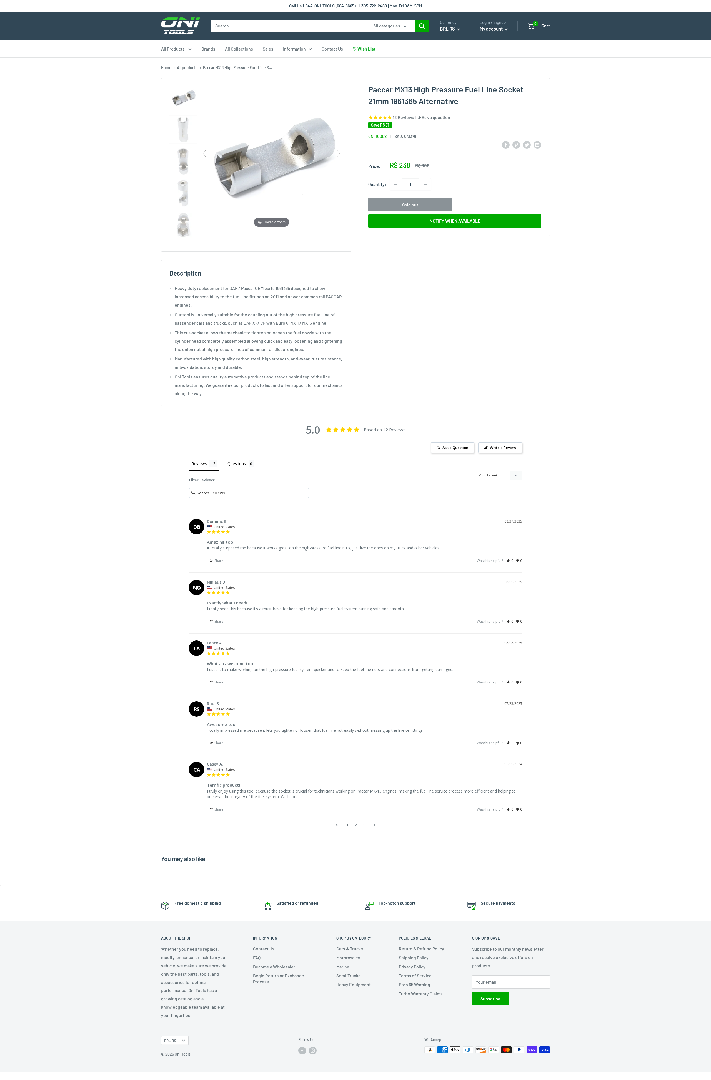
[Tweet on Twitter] (527, 144)
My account (492, 28)
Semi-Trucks (348, 975)
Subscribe (490, 998)
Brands (208, 48)
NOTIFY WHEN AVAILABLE (455, 220)
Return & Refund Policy (421, 948)
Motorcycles (348, 957)
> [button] (374, 824)
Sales (268, 48)
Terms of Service (415, 975)
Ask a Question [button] (455, 447)
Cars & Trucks (349, 948)
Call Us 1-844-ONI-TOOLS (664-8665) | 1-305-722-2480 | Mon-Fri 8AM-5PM (355, 5)
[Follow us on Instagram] (313, 1050)
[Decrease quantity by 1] (396, 184)
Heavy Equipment (353, 984)
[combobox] (288, 26)
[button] (510, 560)
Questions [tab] (236, 463)
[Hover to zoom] (271, 155)
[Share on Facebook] (506, 144)
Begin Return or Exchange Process (278, 978)
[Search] (422, 26)
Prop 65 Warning (414, 984)
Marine (342, 966)
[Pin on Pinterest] (516, 144)
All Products (173, 48)
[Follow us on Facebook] (302, 1050)
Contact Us (332, 48)
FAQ (257, 957)
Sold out (410, 204)
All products (187, 67)
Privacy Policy (412, 966)
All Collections (239, 48)
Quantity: (377, 184)
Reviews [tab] (199, 463)
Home (166, 67)
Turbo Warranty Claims (421, 993)
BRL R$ (170, 1040)
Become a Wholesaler (274, 966)
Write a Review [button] (503, 447)
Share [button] (218, 560)
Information (294, 48)
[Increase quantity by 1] (425, 184)
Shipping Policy (414, 957)
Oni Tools (377, 136)
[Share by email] (537, 144)
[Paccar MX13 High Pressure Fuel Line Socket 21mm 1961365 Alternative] (183, 98)
